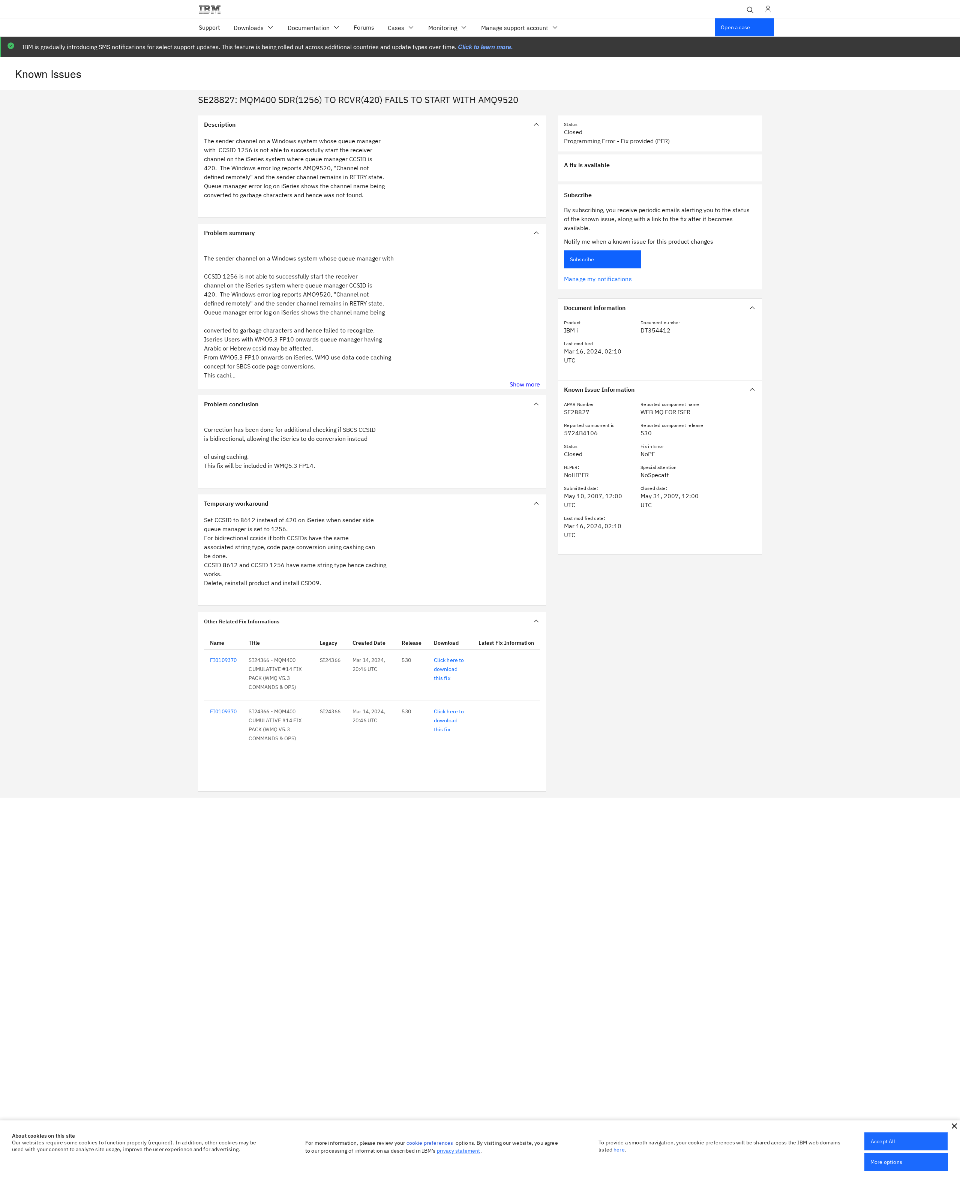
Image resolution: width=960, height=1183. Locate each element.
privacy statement (458, 1150)
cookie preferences (429, 1143)
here (619, 1149)
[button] (954, 1126)
